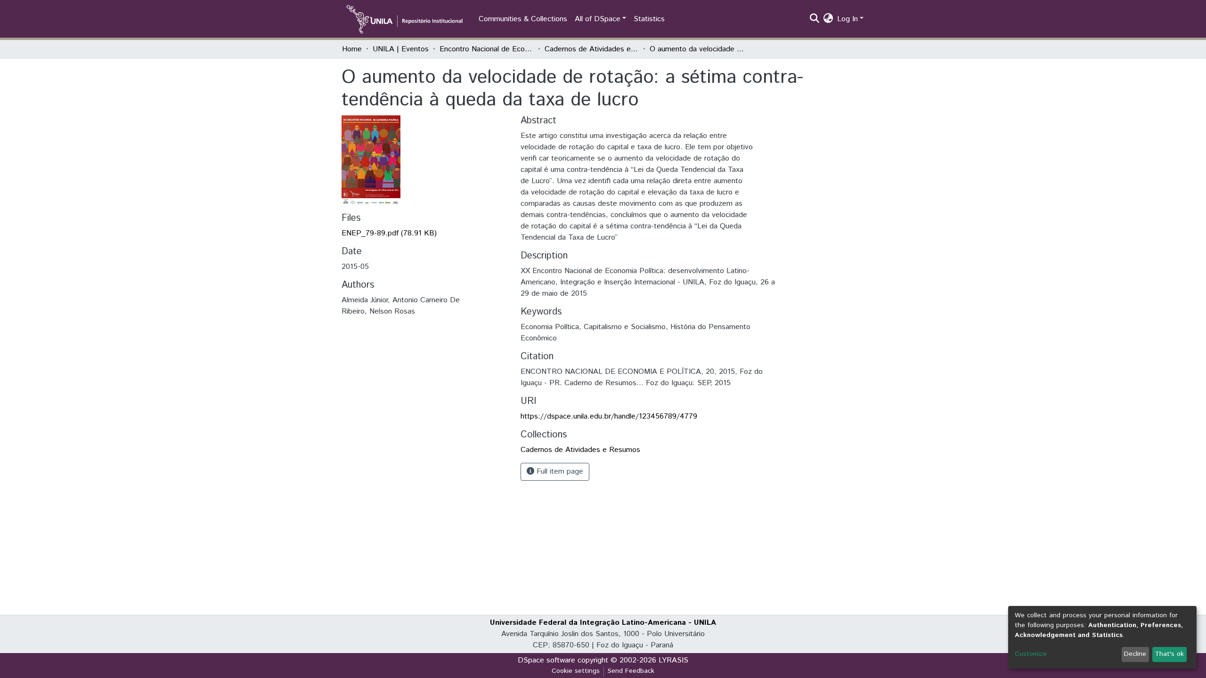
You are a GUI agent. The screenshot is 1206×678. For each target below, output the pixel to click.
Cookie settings (576, 671)
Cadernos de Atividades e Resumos (592, 49)
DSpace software (546, 660)
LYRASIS (673, 660)
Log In (847, 19)
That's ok (1169, 654)
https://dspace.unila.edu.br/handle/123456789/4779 (609, 416)
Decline (1135, 654)
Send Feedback (631, 671)
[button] (828, 19)
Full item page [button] (558, 471)
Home (352, 49)
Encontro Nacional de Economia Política (487, 49)
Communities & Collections (523, 19)
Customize (1031, 654)
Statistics (649, 19)
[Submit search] (815, 19)
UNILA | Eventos (401, 49)
